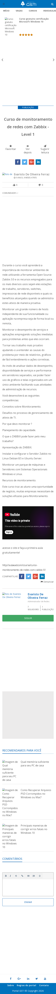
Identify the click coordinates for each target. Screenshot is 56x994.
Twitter (24, 162)
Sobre (10, 985)
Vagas (19, 10)
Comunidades (9, 193)
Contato (44, 985)
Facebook (17, 162)
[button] (5, 875)
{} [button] (40, 875)
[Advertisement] (28, 74)
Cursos (33, 10)
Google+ (31, 162)
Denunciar (48, 581)
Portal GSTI (28, 4)
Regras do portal (26, 985)
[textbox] (28, 887)
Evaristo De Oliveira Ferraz (31, 174)
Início (6, 10)
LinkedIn (38, 162)
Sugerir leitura (45, 150)
